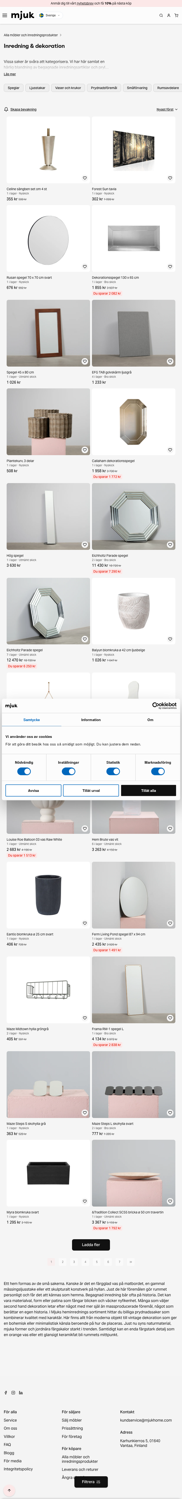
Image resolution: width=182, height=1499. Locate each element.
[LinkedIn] (21, 1393)
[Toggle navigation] (5, 15)
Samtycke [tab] (31, 719)
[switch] (68, 771)
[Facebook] (6, 1393)
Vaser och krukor (68, 88)
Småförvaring (137, 88)
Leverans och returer (80, 1470)
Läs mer (10, 74)
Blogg (9, 1453)
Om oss (10, 1428)
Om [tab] (150, 719)
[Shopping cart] (176, 15)
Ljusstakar (37, 88)
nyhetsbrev (85, 3)
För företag (72, 1437)
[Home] (22, 15)
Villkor (9, 1437)
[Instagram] (13, 1393)
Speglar (13, 88)
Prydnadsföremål (104, 88)
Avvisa (33, 790)
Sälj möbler (72, 1420)
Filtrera (88, 1481)
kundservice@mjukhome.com (145, 1420)
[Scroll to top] (9, 1490)
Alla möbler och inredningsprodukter (31, 35)
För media (13, 1461)
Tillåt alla (148, 790)
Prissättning (72, 1428)
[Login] (169, 15)
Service (10, 1420)
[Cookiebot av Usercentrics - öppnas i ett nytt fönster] (156, 705)
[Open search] (161, 15)
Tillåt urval (91, 790)
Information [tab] (91, 719)
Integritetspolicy (18, 1469)
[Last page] (131, 1262)
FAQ (7, 1445)
